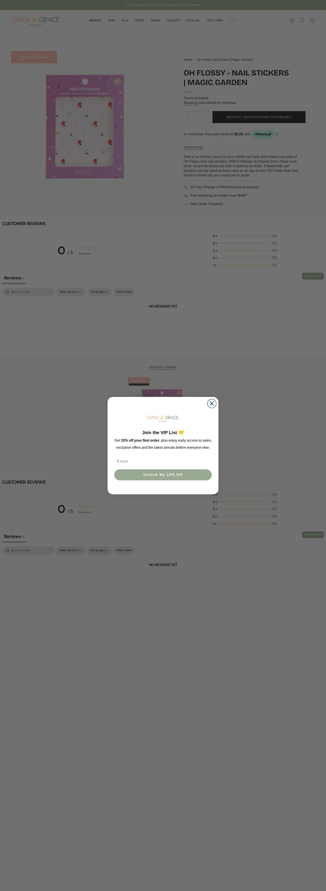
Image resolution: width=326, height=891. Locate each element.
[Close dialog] (211, 403)
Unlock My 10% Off (163, 475)
